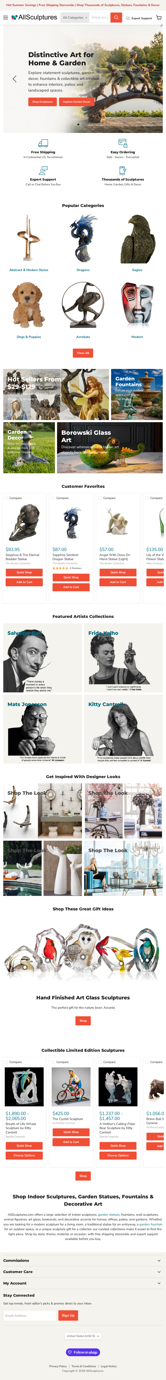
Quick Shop (24, 572)
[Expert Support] (43, 176)
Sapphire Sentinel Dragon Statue (65, 557)
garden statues (109, 1214)
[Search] (116, 18)
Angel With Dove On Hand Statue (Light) (114, 557)
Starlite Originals (15, 1136)
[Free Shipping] (43, 149)
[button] (15, 78)
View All (83, 353)
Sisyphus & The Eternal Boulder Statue (22, 557)
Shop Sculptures (42, 101)
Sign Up (68, 1315)
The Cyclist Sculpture (68, 1119)
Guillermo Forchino (64, 1123)
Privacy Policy (58, 1366)
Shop (83, 1021)
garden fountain (151, 1224)
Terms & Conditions (84, 1366)
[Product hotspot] (48, 960)
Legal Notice (109, 1366)
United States (81, 1336)
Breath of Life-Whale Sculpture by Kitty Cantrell (21, 1128)
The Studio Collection (18, 563)
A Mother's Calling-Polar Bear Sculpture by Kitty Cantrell (117, 1128)
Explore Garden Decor (76, 101)
